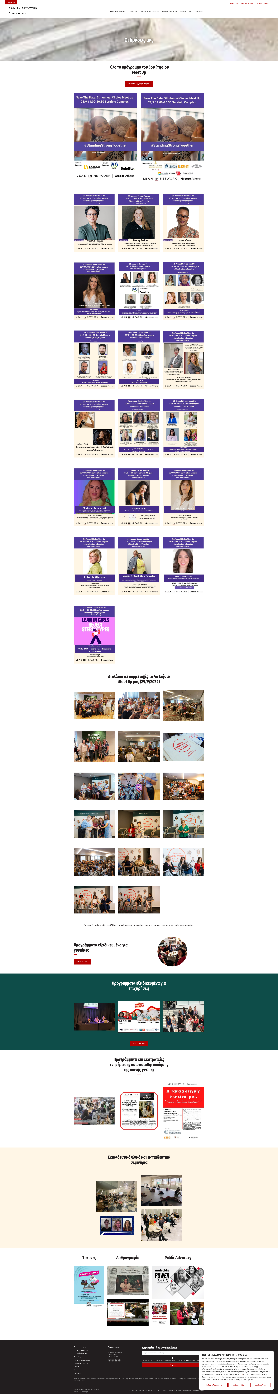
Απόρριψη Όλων (239, 1385)
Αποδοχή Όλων (260, 1385)
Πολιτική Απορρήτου (193, 1360)
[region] (236, 1370)
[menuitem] (241, 3)
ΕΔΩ (241, 1374)
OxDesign (85, 1392)
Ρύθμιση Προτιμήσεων (214, 1385)
